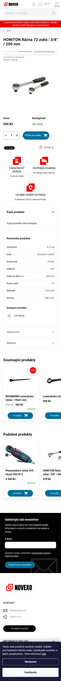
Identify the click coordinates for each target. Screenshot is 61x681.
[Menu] (57, 4)
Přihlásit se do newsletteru (19, 565)
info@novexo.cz (18, 610)
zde (44, 653)
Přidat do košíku (33, 135)
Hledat (53, 13)
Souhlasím (30, 672)
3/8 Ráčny (19, 315)
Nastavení (30, 661)
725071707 (15, 617)
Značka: (10, 60)
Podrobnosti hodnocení (44, 51)
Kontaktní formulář (19, 628)
